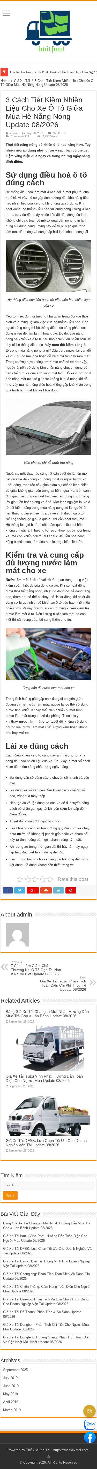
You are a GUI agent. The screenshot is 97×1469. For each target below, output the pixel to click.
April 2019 (10, 1402)
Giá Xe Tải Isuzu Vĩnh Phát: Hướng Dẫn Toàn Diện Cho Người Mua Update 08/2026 (44, 1078)
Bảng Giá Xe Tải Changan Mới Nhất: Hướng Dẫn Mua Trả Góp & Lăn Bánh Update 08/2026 (47, 1013)
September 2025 (15, 1370)
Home (5, 81)
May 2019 (10, 1394)
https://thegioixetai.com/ (71, 1450)
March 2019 (12, 1410)
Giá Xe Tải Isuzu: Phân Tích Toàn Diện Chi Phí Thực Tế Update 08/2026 (63, 983)
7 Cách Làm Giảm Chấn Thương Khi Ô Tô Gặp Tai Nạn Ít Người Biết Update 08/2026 (36, 968)
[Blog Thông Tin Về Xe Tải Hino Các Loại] (48, 31)
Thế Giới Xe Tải (38, 1450)
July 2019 (10, 1378)
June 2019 (11, 1386)
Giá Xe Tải (22, 81)
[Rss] (48, 1456)
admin (14, 133)
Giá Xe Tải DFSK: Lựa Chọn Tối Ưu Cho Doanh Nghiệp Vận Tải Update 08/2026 (46, 1142)
